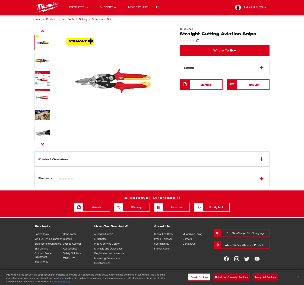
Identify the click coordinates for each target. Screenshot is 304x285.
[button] (42, 42)
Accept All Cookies (265, 276)
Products (51, 19)
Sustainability (161, 243)
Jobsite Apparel (72, 243)
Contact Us (189, 243)
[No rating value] (188, 40)
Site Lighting (41, 248)
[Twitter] (247, 259)
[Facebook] (226, 259)
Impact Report (162, 248)
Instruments (41, 261)
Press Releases (163, 239)
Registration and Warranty (109, 253)
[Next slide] (42, 144)
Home (37, 19)
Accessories (70, 248)
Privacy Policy (62, 281)
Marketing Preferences (107, 258)
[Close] (298, 277)
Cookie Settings (199, 276)
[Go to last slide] (42, 31)
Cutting (83, 19)
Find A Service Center (107, 243)
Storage (67, 239)
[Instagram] (237, 259)
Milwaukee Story (163, 234)
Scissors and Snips (102, 19)
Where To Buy (224, 50)
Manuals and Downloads (108, 248)
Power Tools (41, 234)
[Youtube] (257, 259)
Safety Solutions (72, 253)
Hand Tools (67, 19)
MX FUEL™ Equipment (48, 239)
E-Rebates (100, 239)
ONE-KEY (69, 258)
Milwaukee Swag (192, 234)
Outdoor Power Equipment (43, 254)
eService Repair (103, 234)
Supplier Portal (102, 263)
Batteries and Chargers (47, 243)
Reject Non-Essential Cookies (231, 276)
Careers (187, 239)
